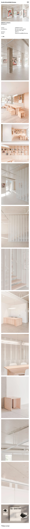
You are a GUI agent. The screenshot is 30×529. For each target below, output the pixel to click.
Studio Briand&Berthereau (8, 2)
